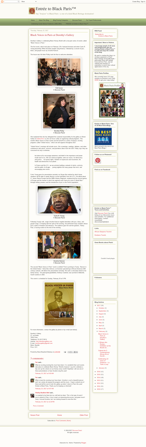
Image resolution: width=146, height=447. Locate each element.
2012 (99, 383)
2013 (99, 380)
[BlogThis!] (71, 352)
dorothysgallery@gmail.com (43, 343)
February (102, 331)
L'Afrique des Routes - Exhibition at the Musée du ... (104, 344)
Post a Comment (38, 406)
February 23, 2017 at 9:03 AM (44, 373)
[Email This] (69, 352)
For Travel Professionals (93, 20)
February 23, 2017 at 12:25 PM (44, 402)
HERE (97, 80)
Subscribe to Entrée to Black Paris (104, 35)
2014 (99, 377)
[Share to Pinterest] (77, 352)
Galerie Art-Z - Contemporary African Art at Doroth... (104, 353)
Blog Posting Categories (60, 20)
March (101, 328)
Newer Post (34, 415)
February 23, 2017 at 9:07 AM (44, 388)
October (102, 308)
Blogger (83, 443)
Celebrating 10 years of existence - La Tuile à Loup (103, 361)
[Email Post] (64, 352)
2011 (99, 386)
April (100, 325)
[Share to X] (73, 352)
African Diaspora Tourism (103, 231)
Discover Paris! (77, 20)
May (100, 322)
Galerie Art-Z (40, 139)
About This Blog (44, 20)
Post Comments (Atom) (63, 420)
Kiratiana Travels (100, 235)
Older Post (84, 415)
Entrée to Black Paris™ (56, 8)
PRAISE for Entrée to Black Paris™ (77, 24)
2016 (99, 371)
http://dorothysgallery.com (44, 341)
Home (33, 20)
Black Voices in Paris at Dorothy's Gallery (52, 35)
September (103, 311)
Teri (36, 362)
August (101, 314)
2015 (99, 374)
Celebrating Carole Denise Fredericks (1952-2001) (46, 24)
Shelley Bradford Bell (42, 393)
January (102, 368)
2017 (99, 305)
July (100, 317)
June (100, 320)
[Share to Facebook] (75, 352)
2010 (99, 389)
